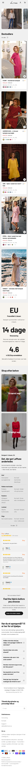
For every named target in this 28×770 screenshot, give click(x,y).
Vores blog (4, 718)
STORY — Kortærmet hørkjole (11, 80)
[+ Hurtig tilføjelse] (24, 76)
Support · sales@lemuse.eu (6, 725)
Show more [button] (5, 562)
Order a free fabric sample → (14, 613)
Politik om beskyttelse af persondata (11, 761)
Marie (7, 548)
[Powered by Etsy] (23, 540)
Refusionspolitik (5, 759)
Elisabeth (8, 582)
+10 (15, 192)
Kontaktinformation (6, 765)
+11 (15, 139)
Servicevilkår (4, 763)
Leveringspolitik (14, 763)
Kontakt (3, 721)
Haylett (7, 566)
